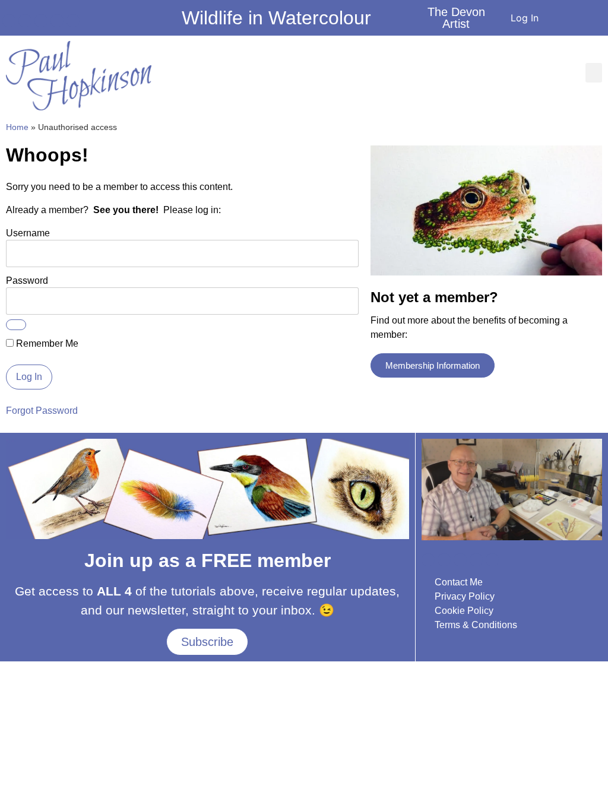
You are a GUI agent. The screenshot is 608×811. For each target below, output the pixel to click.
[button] (593, 73)
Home (17, 127)
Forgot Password (42, 411)
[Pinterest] (73, 20)
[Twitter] (57, 20)
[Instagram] (41, 20)
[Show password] (16, 324)
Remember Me (46, 344)
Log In (525, 18)
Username (28, 233)
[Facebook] (8, 20)
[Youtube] (24, 20)
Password (27, 280)
